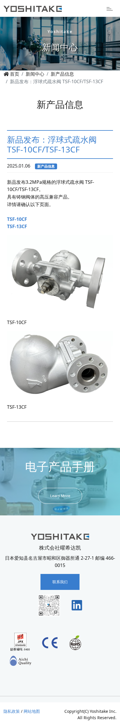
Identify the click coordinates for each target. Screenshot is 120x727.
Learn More (60, 495)
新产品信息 (62, 74)
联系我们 (60, 581)
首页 (14, 74)
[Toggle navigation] (110, 8)
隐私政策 (11, 711)
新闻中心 (35, 74)
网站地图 (32, 711)
